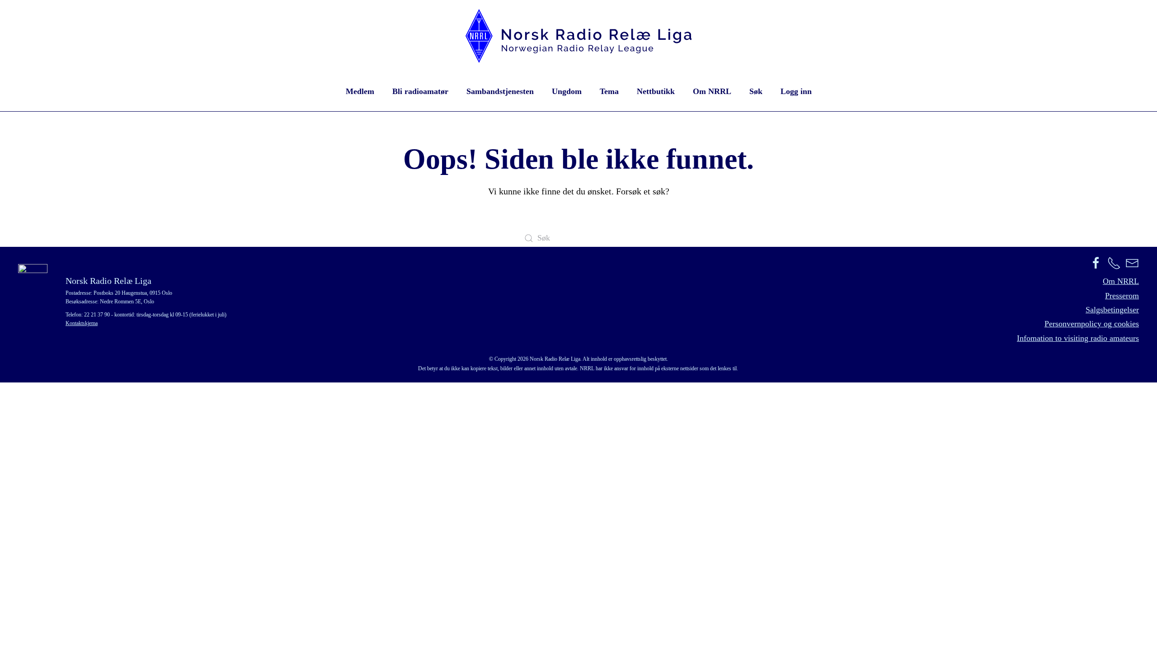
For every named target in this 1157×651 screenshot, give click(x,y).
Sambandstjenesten (500, 91)
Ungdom (567, 91)
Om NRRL (712, 91)
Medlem (360, 91)
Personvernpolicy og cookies (1091, 323)
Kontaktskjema (82, 323)
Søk (755, 91)
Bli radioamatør (420, 91)
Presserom (1122, 295)
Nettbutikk (656, 91)
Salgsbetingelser (1112, 309)
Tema (609, 91)
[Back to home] (578, 36)
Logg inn (796, 91)
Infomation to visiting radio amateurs (1078, 338)
